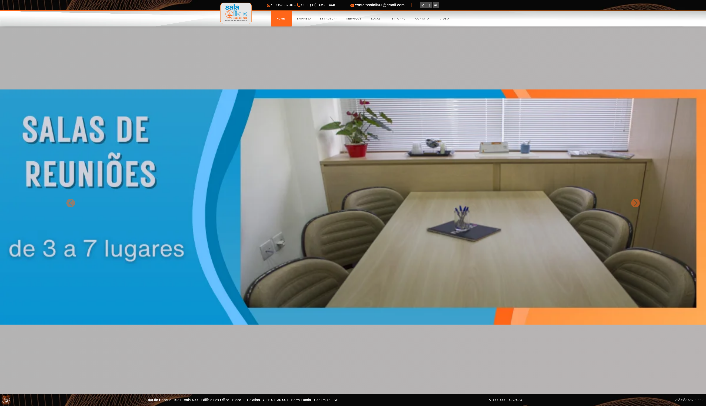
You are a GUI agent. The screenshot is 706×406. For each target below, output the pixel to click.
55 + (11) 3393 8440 (318, 5)
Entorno (398, 18)
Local (376, 18)
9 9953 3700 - (284, 5)
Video (444, 18)
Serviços (353, 18)
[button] (70, 203)
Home (281, 18)
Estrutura (329, 18)
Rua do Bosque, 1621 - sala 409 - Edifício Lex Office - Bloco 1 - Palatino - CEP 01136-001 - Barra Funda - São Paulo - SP (242, 400)
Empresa (304, 18)
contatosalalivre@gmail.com (380, 5)
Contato (422, 18)
